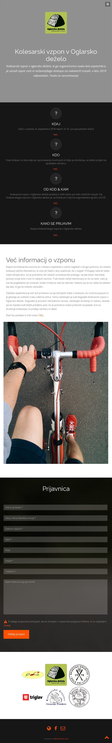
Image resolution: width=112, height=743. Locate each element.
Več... (56, 169)
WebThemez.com (61, 739)
